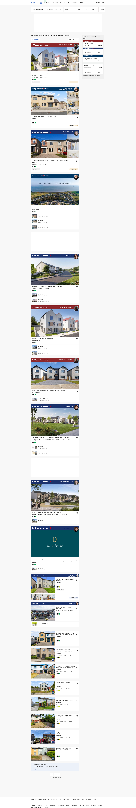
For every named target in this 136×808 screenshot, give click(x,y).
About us (33, 805)
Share (64, 2)
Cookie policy (52, 805)
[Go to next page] (58, 774)
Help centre (100, 805)
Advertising (93, 805)
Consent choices (60, 805)
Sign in (103, 2)
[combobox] (47, 9)
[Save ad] (76, 73)
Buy (41, 2)
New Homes (55, 2)
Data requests (74, 805)
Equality (67, 805)
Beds (79, 9)
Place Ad (98, 2)
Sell (68, 2)
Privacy (46, 805)
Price (66, 9)
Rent (60, 2)
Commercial (74, 2)
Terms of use (39, 805)
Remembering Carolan (84, 805)
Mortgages (81, 2)
